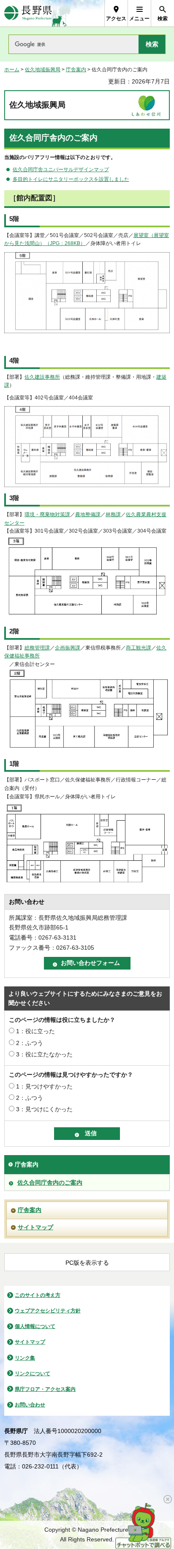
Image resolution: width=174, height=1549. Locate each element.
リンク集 (25, 1358)
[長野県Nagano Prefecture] (28, 13)
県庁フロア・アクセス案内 (45, 1389)
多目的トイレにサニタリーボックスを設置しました (71, 179)
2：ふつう (29, 1043)
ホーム (11, 70)
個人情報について (35, 1326)
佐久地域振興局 (42, 70)
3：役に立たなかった (44, 1054)
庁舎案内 (76, 70)
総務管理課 (37, 648)
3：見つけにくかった (44, 1109)
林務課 (113, 514)
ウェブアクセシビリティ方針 (48, 1311)
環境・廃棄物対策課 (47, 514)
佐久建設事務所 (42, 377)
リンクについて (32, 1374)
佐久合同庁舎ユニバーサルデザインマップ (61, 169)
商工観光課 (138, 648)
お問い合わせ (30, 1405)
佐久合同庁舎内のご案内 (49, 1182)
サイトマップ (35, 1227)
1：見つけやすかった (44, 1086)
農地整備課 (88, 514)
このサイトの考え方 (37, 1295)
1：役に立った (35, 1031)
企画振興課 (67, 648)
